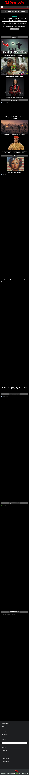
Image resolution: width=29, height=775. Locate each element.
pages (3, 755)
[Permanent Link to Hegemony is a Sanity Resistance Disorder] (14, 127)
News (3, 753)
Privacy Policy (5, 731)
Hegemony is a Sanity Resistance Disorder (14, 134)
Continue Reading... (14, 28)
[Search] (27, 7)
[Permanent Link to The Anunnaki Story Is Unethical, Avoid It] (14, 226)
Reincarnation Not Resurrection (14, 76)
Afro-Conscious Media (23, 773)
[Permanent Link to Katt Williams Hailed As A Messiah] (14, 87)
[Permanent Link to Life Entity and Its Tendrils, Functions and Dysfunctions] (14, 109)
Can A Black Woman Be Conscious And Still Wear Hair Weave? (14, 19)
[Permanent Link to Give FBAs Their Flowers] (14, 164)
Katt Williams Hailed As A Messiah (14, 97)
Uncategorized (5, 758)
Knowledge (14, 16)
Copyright (4, 726)
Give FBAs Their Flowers (14, 172)
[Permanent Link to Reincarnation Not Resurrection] (14, 66)
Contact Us (4, 734)
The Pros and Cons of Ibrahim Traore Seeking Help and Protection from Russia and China (14, 151)
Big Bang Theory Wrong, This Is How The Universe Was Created (14, 388)
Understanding (5, 761)
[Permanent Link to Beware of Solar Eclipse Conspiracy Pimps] (14, 46)
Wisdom (3, 764)
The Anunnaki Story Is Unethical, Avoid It (14, 279)
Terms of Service (6, 723)
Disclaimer (4, 729)
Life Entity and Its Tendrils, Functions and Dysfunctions (14, 117)
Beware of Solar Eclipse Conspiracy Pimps (14, 55)
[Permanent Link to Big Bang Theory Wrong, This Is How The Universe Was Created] (14, 333)
